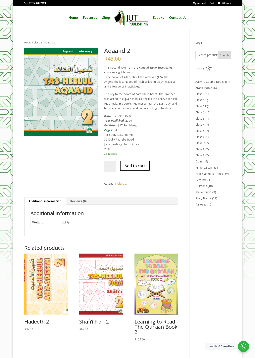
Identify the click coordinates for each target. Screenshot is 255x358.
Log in (199, 42)
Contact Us (177, 18)
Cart (212, 3)
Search (224, 55)
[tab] (45, 201)
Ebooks (158, 18)
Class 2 (38, 42)
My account (199, 3)
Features (90, 18)
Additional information (44, 201)
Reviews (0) (78, 201)
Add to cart (135, 165)
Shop (106, 18)
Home (73, 18)
